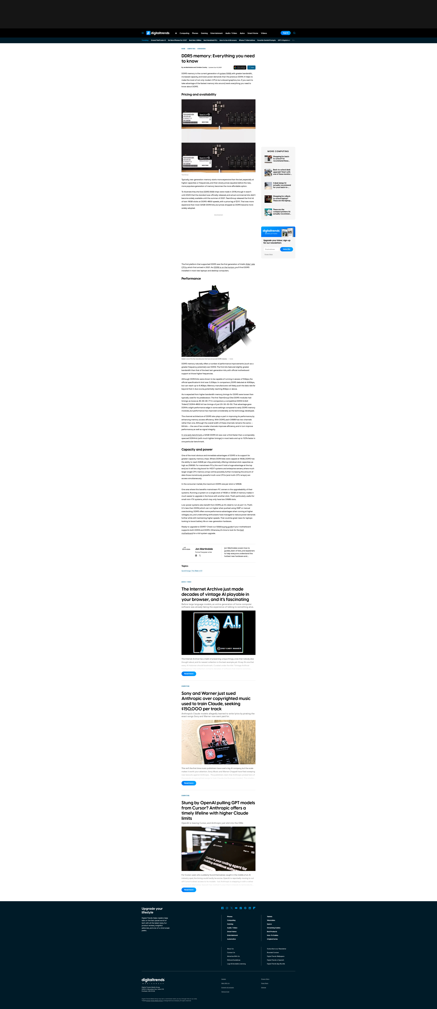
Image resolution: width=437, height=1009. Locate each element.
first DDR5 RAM (207, 191)
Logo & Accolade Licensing (236, 964)
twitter (200, 555)
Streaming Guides (273, 928)
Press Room (264, 983)
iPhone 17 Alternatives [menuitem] (247, 40)
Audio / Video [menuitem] (231, 33)
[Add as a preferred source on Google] (240, 67)
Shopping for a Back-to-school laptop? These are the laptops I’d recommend (282, 199)
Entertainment (232, 935)
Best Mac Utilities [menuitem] (195, 40)
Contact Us (231, 952)
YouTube (236, 908)
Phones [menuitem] (195, 33)
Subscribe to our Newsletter (276, 949)
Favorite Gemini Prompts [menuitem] (266, 40)
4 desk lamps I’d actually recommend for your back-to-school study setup (282, 186)
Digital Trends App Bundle (276, 964)
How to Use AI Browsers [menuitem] (228, 40)
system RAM (225, 73)
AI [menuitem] (176, 33)
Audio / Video (232, 928)
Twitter (231, 908)
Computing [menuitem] (184, 33)
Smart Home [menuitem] (253, 33)
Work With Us (225, 983)
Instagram (227, 908)
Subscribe (286, 249)
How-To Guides (272, 935)
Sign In (285, 33)
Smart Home (231, 932)
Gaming (230, 924)
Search (294, 33)
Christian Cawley (201, 67)
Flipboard (254, 908)
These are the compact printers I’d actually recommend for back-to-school (282, 212)
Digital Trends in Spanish (275, 960)
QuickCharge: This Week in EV (192, 571)
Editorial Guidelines (233, 960)
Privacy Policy (269, 254)
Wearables (271, 920)
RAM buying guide (224, 526)
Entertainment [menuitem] (217, 33)
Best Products (272, 932)
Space (269, 924)
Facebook (222, 908)
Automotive (231, 939)
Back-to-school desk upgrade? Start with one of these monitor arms (282, 173)
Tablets (269, 917)
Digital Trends (153, 36)
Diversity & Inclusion (227, 987)
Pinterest (245, 908)
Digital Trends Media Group (154, 1000)
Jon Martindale (188, 67)
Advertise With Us (233, 956)
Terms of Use (225, 992)
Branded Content (273, 952)
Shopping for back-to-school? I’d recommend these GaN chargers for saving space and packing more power (282, 162)
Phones (229, 917)
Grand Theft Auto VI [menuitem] (158, 40)
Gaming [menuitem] (204, 33)
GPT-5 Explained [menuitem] (284, 40)
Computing (231, 920)
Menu (142, 33)
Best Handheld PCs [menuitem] (210, 40)
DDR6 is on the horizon (224, 267)
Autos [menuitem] (242, 33)
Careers (223, 979)
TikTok (241, 908)
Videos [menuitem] (264, 33)
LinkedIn (250, 908)
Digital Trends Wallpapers (275, 956)
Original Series (272, 939)
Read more (188, 674)
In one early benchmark (192, 435)
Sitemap (263, 987)
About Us (230, 949)
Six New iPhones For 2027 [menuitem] (177, 40)
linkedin (196, 555)
